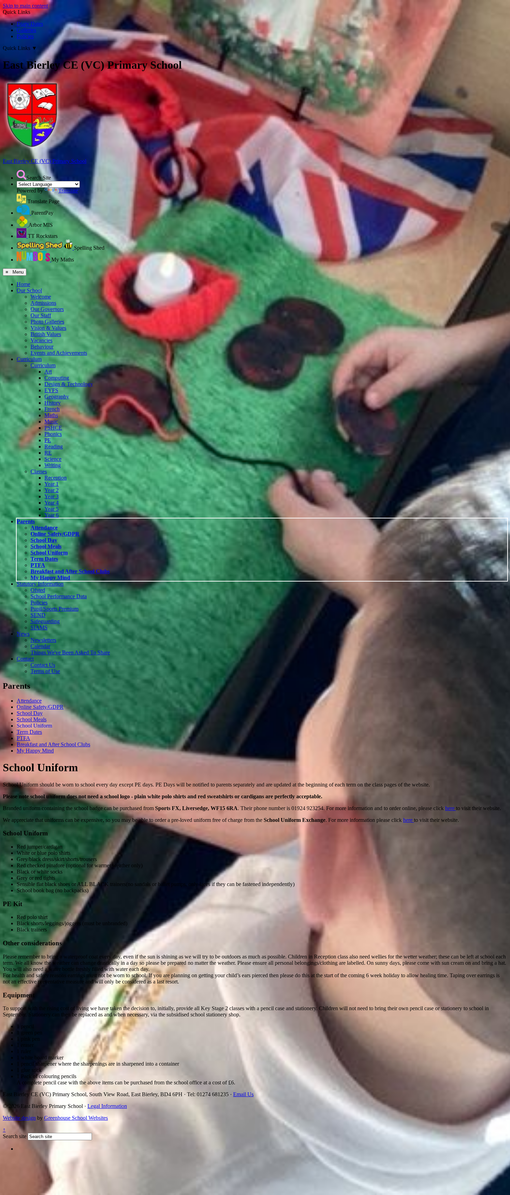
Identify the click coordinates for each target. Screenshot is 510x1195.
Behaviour (42, 347)
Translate (68, 191)
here (450, 808)
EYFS (51, 390)
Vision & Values (48, 328)
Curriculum (29, 359)
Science (52, 459)
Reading (53, 446)
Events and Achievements (59, 353)
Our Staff (41, 315)
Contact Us (43, 665)
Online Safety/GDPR (55, 534)
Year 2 (51, 490)
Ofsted (38, 590)
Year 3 (51, 496)
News (23, 634)
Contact (25, 659)
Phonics (53, 434)
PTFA (38, 565)
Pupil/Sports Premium (54, 609)
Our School (29, 290)
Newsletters (43, 640)
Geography (56, 396)
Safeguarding (45, 621)
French (52, 409)
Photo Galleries (47, 322)
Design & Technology (68, 384)
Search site (14, 1136)
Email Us (243, 1094)
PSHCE (53, 428)
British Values (46, 334)
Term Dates (44, 559)
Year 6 (51, 515)
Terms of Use (45, 671)
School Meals (46, 546)
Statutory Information (40, 584)
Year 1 (51, 484)
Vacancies (41, 340)
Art (48, 372)
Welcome (41, 297)
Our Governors (47, 309)
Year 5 (51, 509)
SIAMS (39, 627)
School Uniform (49, 553)
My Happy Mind (50, 578)
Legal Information (107, 1106)
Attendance (44, 528)
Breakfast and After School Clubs (70, 571)
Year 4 (51, 503)
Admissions (43, 303)
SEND (38, 615)
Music (51, 421)
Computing (56, 378)
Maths (51, 415)
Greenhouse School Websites (76, 1118)
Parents (26, 521)
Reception (55, 478)
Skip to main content (25, 6)
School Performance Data (59, 596)
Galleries (26, 30)
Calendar (40, 646)
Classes (39, 471)
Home (23, 284)
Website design (19, 1118)
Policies (25, 36)
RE (48, 453)
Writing (52, 465)
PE (47, 440)
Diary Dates (30, 24)
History (52, 403)
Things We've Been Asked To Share (70, 652)
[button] (21, 175)
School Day (44, 540)
